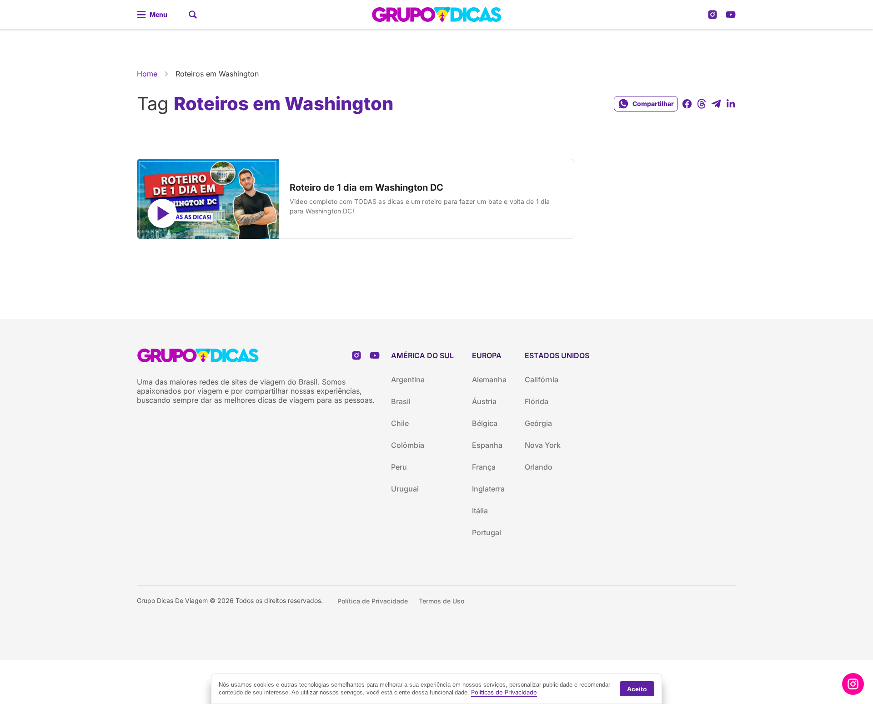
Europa (487, 355)
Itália (480, 510)
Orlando (538, 466)
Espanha (487, 445)
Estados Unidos (557, 355)
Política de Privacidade (372, 601)
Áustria (484, 401)
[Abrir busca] (192, 14)
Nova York (543, 445)
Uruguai (405, 488)
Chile (400, 423)
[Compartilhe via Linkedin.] (730, 103)
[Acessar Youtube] (730, 14)
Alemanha (489, 379)
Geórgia (538, 423)
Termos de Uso (441, 601)
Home (147, 73)
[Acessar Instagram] (712, 14)
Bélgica (484, 423)
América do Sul (422, 355)
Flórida (536, 401)
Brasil (401, 401)
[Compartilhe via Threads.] (701, 103)
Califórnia (541, 379)
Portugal (486, 532)
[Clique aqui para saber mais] (853, 684)
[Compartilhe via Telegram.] (716, 103)
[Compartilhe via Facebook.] (687, 103)
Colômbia (407, 445)
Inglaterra (488, 488)
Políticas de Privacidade (504, 692)
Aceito (637, 689)
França (484, 466)
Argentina (408, 379)
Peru (399, 466)
